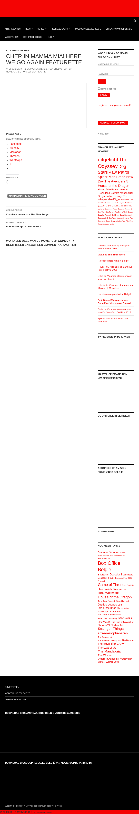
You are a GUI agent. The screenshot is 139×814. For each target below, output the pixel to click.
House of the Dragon (113, 186)
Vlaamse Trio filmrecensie (111, 254)
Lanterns (123, 189)
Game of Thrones (112, 585)
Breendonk (104, 192)
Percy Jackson (118, 209)
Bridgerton (103, 574)
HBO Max (123, 589)
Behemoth (125, 200)
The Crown (118, 643)
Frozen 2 (101, 581)
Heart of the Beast (108, 189)
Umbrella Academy (108, 658)
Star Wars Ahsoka (116, 218)
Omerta (126, 218)
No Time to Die (106, 614)
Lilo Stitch (114, 203)
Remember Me (108, 88)
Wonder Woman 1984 (108, 662)
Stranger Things (111, 629)
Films (28, 29)
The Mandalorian (110, 651)
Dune (112, 578)
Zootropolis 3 (103, 218)
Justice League (107, 604)
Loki (120, 604)
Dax (131, 200)
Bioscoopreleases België (88, 29)
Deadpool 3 (103, 578)
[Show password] (102, 81)
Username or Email (108, 64)
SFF (126, 206)
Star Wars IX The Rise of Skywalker (115, 622)
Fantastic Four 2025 (123, 578)
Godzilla (101, 215)
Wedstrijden (11, 37)
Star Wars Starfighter (106, 212)
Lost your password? (120, 105)
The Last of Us (107, 647)
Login (51, 37)
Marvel (120, 608)
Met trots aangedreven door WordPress (44, 806)
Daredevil (116, 574)
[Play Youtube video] (46, 105)
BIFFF (122, 552)
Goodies (24, 50)
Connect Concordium (112, 123)
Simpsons (108, 209)
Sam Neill (121, 206)
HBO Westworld (109, 593)
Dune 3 (109, 221)
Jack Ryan (102, 601)
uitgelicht (108, 159)
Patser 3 (108, 215)
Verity (112, 224)
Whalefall (113, 206)
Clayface (105, 224)
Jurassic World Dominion (119, 601)
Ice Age (122, 221)
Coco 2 (106, 206)
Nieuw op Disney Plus (109, 611)
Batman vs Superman (108, 552)
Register (102, 105)
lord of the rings (113, 196)
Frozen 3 (128, 209)
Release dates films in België (113, 260)
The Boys (104, 643)
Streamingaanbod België (119, 29)
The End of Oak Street (124, 212)
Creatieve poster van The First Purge (27, 212)
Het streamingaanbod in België (114, 294)
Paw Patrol (118, 172)
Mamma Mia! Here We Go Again (27, 196)
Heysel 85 (123, 203)
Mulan (126, 608)
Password (103, 73)
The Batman (128, 640)
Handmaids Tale (108, 589)
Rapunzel (128, 215)
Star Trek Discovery (107, 618)
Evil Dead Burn (118, 215)
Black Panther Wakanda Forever (111, 555)
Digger (117, 199)
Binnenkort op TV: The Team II (23, 224)
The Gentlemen (104, 203)
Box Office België (32, 37)
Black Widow (104, 558)
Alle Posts (12, 50)
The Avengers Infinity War (109, 640)
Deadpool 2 (128, 575)
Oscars (117, 615)
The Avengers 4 (105, 637)
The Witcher (105, 655)
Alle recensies (13, 29)
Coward (115, 192)
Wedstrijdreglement (17, 693)
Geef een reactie (36, 72)
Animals (116, 221)
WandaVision (126, 659)
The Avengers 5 (116, 181)
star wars (125, 618)
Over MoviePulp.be (15, 699)
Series (40, 29)
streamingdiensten (113, 633)
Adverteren (12, 687)
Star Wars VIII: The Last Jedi (111, 625)
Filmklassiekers (59, 29)
